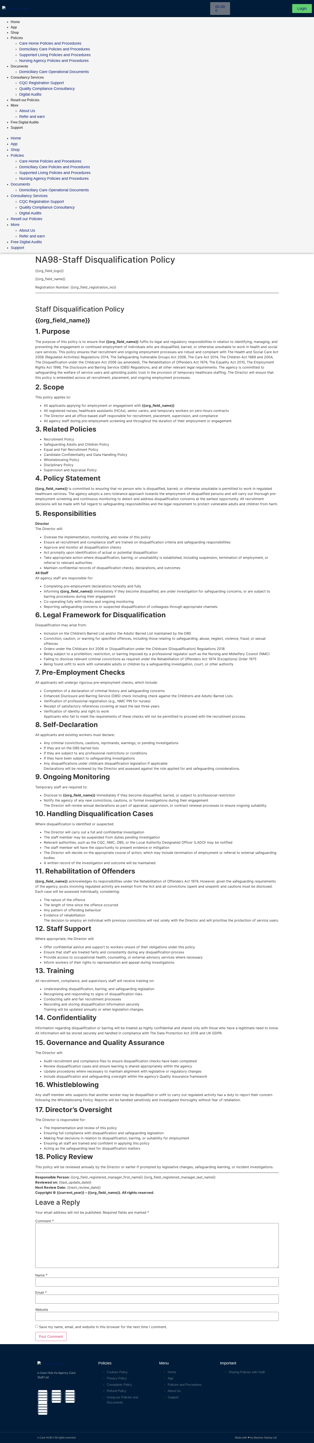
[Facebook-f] (42, 1396)
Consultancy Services (27, 77)
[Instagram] (56, 1396)
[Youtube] (42, 1408)
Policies (17, 38)
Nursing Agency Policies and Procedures (54, 61)
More (14, 105)
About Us (27, 111)
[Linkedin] (70, 1396)
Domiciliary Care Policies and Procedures (54, 49)
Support (17, 127)
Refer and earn (32, 116)
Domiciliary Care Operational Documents (54, 72)
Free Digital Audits (25, 122)
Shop (15, 32)
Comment (44, 1221)
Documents (19, 66)
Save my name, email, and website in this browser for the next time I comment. (103, 1327)
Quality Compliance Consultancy (47, 88)
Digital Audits (30, 94)
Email (41, 1292)
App (14, 27)
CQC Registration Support (41, 83)
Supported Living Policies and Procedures (55, 55)
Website (41, 1309)
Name (41, 1275)
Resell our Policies (25, 100)
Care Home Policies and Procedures (50, 43)
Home (15, 22)
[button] (157, 132)
